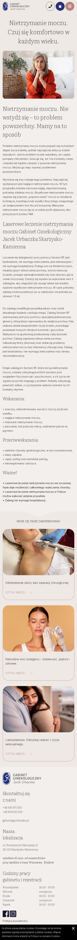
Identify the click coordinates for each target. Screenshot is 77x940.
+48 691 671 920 (12, 807)
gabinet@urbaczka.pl (16, 820)
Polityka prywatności (15, 921)
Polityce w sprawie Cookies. (45, 936)
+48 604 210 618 (12, 812)
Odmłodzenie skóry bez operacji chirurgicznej (36, 583)
